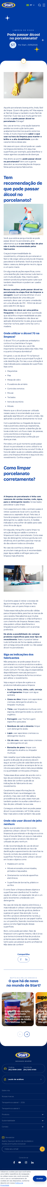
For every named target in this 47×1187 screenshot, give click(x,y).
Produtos (5, 1114)
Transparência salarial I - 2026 (13, 1102)
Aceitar (40, 1179)
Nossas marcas (8, 1096)
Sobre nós (6, 1090)
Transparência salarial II (11, 1108)
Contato (5, 1127)
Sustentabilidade (8, 1121)
